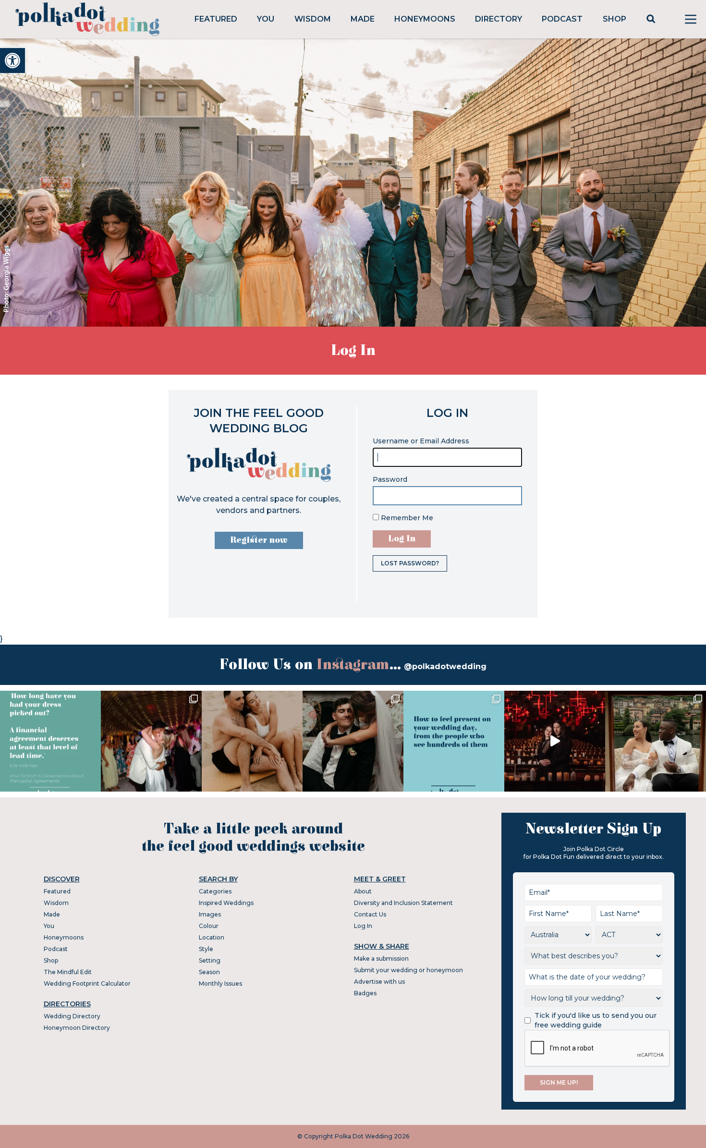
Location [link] (211, 937)
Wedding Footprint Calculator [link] (87, 983)
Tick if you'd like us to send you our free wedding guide (596, 1020)
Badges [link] (365, 993)
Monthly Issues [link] (220, 983)
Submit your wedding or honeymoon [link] (408, 970)
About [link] (363, 891)
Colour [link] (209, 925)
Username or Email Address (421, 441)
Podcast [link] (562, 19)
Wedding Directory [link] (72, 1016)
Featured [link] (216, 19)
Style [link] (206, 949)
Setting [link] (209, 960)
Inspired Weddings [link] (226, 902)
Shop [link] (614, 19)
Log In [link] (363, 925)
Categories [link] (215, 891)
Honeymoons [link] (424, 19)
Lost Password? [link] (410, 563)
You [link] (265, 19)
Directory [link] (498, 19)
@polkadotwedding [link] (445, 666)
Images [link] (210, 914)
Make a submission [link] (381, 958)
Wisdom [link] (312, 19)
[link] (12, 60)
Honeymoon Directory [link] (77, 1027)
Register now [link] (259, 540)
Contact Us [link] (370, 914)
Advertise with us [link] (379, 981)
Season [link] (209, 972)
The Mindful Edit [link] (68, 972)
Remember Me (406, 517)
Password (390, 479)
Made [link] (363, 19)
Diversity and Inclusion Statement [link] (403, 902)
